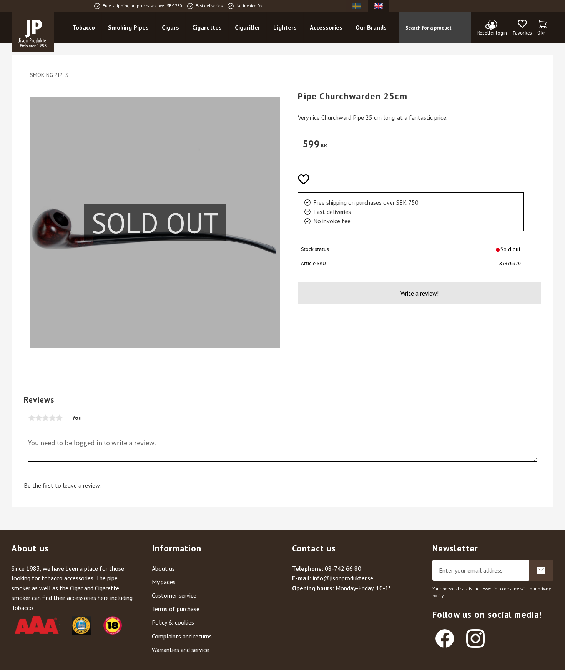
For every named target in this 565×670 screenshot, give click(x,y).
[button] (522, 28)
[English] (378, 6)
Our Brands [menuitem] (371, 27)
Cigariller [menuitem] (247, 27)
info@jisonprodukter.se (343, 578)
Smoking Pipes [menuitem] (128, 27)
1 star (31, 417)
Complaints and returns (182, 636)
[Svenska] (356, 6)
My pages (164, 582)
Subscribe (541, 570)
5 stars (59, 417)
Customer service (174, 595)
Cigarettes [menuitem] (207, 27)
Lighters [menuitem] (285, 27)
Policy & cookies (173, 622)
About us (163, 568)
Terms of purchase (175, 609)
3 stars (45, 417)
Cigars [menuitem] (170, 27)
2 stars (38, 417)
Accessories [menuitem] (326, 27)
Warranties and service (180, 649)
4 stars (52, 417)
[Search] (488, 27)
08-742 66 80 (343, 568)
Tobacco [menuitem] (83, 27)
